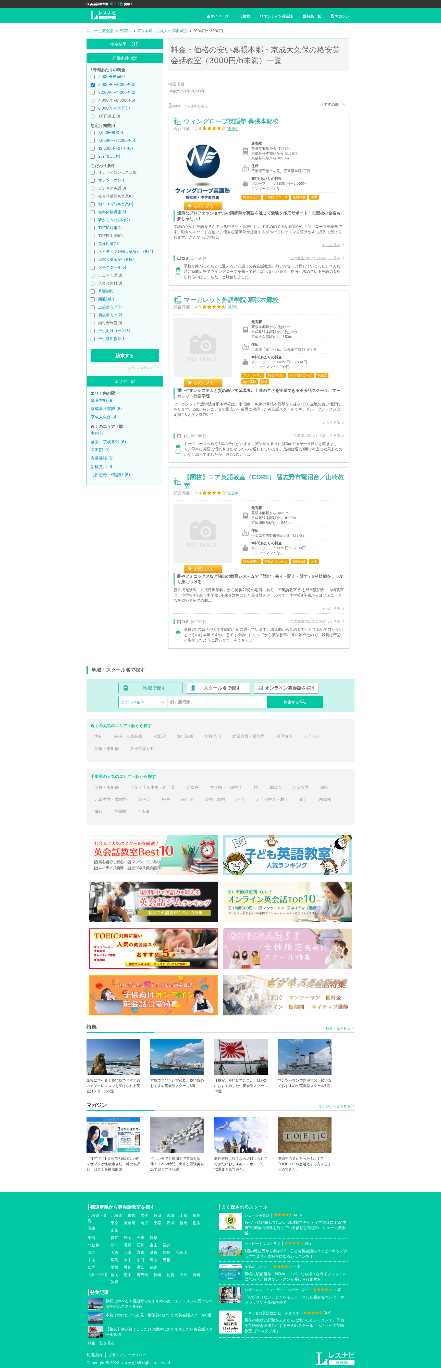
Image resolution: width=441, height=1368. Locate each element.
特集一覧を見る (338, 1028)
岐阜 (153, 1237)
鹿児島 (142, 1274)
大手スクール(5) (112, 267)
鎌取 (98, 811)
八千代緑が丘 (142, 748)
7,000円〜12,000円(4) (117, 140)
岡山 (127, 1259)
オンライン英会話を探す (290, 688)
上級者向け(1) (110, 307)
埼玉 (144, 1222)
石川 (140, 1245)
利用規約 (94, 1354)
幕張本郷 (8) (102, 400)
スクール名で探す (222, 688)
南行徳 (187, 799)
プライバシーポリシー (127, 1354)
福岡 (114, 1274)
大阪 (114, 1252)
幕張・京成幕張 (128, 736)
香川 (127, 1267)
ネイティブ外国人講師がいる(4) (125, 251)
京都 (140, 1252)
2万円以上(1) (109, 156)
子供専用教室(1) (112, 338)
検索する (125, 355)
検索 (246, 16)
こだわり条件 (132, 702)
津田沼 (160, 736)
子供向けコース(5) (114, 330)
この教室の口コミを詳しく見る (315, 258)
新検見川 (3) (102, 466)
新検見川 (213, 736)
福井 (166, 1245)
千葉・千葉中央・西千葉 (152, 787)
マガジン (342, 16)
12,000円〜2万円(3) (115, 148)
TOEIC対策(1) (110, 227)
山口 (140, 1259)
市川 (304, 799)
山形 (183, 1215)
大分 (183, 1274)
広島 (114, 1259)
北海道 (116, 1215)
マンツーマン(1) (112, 180)
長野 (127, 1245)
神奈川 (129, 1222)
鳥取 (153, 1259)
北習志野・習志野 (248, 736)
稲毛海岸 (284, 736)
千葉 (157, 1222)
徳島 (153, 1267)
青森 (131, 1215)
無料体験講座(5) (112, 211)
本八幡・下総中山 (226, 787)
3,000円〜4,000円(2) (116, 92)
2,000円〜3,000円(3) (117, 84)
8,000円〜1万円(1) (114, 108)
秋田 (157, 1215)
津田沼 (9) (100, 449)
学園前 (120, 811)
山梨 (114, 1230)
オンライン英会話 (278, 16)
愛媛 (114, 1267)
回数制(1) (106, 299)
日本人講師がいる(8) (116, 259)
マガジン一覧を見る (334, 1106)
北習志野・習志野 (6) (110, 474)
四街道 (143, 811)
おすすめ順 (329, 104)
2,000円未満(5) (111, 76)
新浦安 (144, 799)
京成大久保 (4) (104, 416)
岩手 (144, 1215)
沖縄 (114, 1282)
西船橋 (325, 799)
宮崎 (196, 1274)
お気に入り (204, 205)
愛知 (114, 1237)
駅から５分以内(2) (114, 219)
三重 (140, 1237)
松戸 (166, 799)
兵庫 (127, 1252)
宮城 (170, 1215)
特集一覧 (314, 16)
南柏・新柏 (215, 799)
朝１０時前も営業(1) (115, 204)
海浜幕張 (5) (102, 458)
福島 (196, 1215)
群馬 (183, 1222)
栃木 (196, 1222)
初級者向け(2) (110, 314)
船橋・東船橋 (106, 748)
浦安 (324, 787)
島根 (166, 1259)
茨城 (170, 1222)
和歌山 (181, 1252)
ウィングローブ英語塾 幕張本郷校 (231, 121)
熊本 (127, 1274)
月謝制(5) (106, 291)
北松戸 (192, 787)
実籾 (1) (98, 433)
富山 (153, 1245)
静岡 (127, 1237)
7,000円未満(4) (111, 132)
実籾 (98, 736)
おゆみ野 (300, 787)
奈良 (166, 1252)
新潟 (114, 1245)
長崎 (157, 1274)
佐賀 (170, 1274)
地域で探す (154, 688)
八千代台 (312, 736)
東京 (114, 1222)
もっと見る (331, 245)
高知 (140, 1267)
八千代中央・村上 (272, 799)
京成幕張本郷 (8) (106, 408)
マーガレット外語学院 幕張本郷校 (231, 299)
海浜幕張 (185, 736)
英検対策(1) (108, 243)
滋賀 (153, 1252)
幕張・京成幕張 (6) (108, 441)
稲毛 (240, 799)
